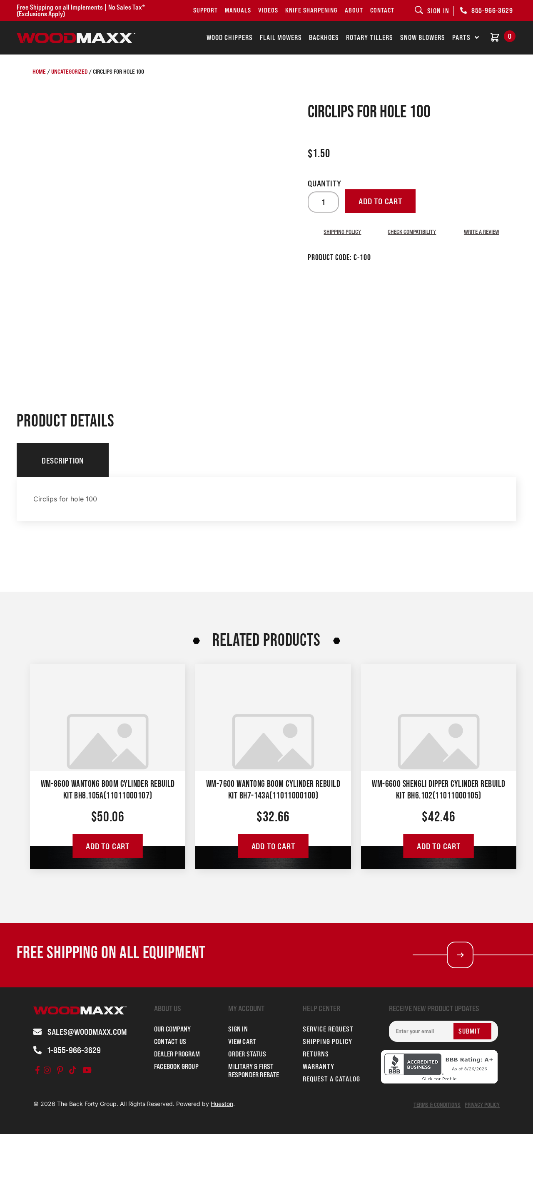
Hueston (222, 1103)
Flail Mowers (281, 37)
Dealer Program (177, 1054)
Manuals (238, 10)
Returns (316, 1054)
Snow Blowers (422, 37)
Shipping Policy (342, 231)
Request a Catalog (331, 1079)
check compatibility (412, 231)
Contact (382, 10)
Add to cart (380, 201)
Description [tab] (63, 461)
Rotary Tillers (369, 37)
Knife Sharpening (311, 10)
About (354, 10)
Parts (461, 37)
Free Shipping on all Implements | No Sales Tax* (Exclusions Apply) (81, 10)
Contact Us (170, 1041)
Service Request (328, 1029)
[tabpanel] (266, 499)
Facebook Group (176, 1066)
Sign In (237, 1029)
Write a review (481, 231)
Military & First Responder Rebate (253, 1070)
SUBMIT (469, 1031)
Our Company (172, 1029)
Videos (268, 10)
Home (39, 71)
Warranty (318, 1066)
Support (205, 10)
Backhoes (324, 37)
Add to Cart (108, 846)
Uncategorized (69, 71)
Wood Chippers (230, 37)
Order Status (247, 1054)
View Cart (242, 1041)
